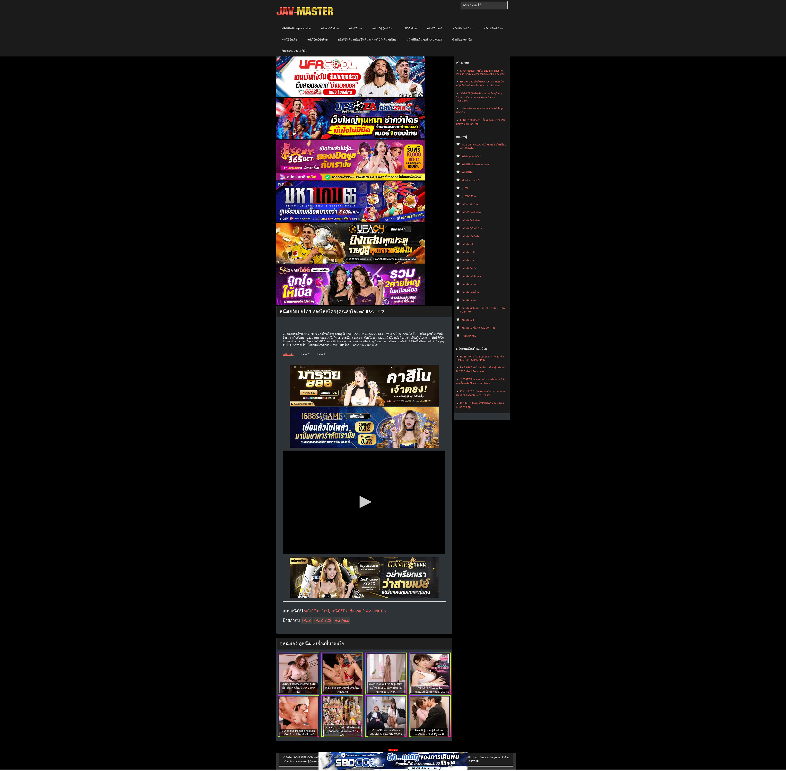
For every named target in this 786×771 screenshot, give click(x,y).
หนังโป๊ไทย (355, 28)
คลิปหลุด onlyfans (472, 156)
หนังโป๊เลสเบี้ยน (470, 292)
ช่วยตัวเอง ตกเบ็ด (462, 39)
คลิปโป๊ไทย (468, 172)
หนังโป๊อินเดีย (289, 39)
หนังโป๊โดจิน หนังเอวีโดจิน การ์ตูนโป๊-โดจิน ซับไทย (367, 39)
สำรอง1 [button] (305, 354)
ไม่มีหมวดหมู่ (469, 336)
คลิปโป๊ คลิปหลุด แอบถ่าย (296, 28)
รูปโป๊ (465, 188)
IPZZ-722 (322, 620)
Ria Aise (341, 620)
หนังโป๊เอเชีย (469, 300)
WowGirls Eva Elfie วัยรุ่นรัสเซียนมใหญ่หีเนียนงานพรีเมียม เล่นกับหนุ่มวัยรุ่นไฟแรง (386, 688)
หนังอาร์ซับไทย (330, 28)
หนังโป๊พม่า (468, 244)
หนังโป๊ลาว (468, 260)
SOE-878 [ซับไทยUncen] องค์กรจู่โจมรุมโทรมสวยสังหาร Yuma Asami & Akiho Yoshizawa (479, 97)
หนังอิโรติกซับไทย (471, 212)
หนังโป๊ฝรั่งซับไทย (463, 28)
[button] (364, 502)
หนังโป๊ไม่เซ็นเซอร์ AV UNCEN (424, 39)
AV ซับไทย (410, 28)
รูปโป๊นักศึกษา (469, 196)
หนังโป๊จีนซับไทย (493, 28)
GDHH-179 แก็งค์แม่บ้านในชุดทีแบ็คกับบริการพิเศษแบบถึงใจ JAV (342, 731)
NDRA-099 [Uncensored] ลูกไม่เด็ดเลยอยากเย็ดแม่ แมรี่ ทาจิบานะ (298, 688)
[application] (364, 502)
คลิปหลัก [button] (288, 354)
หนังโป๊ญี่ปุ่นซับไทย (383, 28)
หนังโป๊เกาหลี (434, 28)
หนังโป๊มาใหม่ (469, 252)
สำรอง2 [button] (321, 354)
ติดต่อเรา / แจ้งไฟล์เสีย (294, 50)
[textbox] (484, 5)
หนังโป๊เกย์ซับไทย (317, 39)
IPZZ (306, 620)
